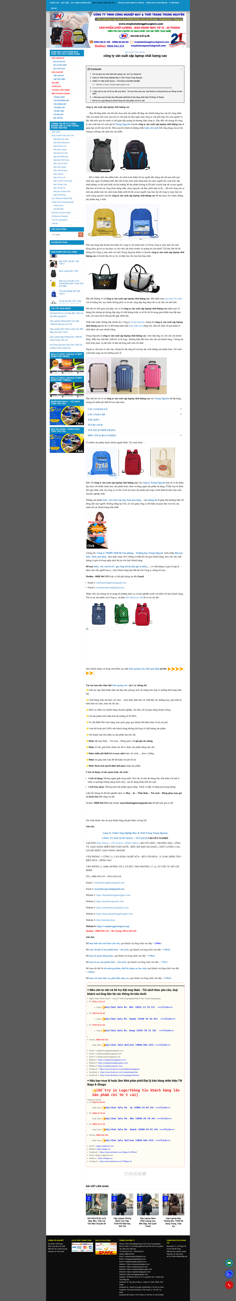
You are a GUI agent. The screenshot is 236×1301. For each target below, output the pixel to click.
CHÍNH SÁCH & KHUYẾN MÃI (156, 3)
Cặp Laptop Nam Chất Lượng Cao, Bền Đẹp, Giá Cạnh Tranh (66, 330)
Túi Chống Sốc (59, 104)
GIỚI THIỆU (65, 3)
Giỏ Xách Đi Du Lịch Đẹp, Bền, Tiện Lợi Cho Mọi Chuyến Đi (66, 315)
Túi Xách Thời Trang (61, 90)
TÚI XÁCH (117, 843)
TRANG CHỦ (54, 3)
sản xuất (104, 566)
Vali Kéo (55, 83)
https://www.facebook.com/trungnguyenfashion (119, 1075)
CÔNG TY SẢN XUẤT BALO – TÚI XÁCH (125, 838)
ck (168, 949)
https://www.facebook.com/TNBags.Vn (116, 1161)
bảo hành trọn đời (134, 597)
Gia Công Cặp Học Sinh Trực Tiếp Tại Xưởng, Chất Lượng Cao (66, 346)
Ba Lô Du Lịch (59, 69)
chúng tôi (152, 500)
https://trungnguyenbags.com (137, 1274)
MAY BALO (102, 843)
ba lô (111, 566)
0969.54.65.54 (98, 1102)
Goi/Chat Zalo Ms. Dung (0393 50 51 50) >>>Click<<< (139, 1030)
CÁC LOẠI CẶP (96, 414)
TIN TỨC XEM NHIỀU (59, 220)
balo (147, 128)
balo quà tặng (153, 668)
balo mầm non (136, 325)
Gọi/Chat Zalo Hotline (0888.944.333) (129, 1045)
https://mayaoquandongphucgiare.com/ (114, 913)
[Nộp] (80, 234)
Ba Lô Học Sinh (60, 65)
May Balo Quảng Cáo (61, 143)
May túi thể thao (59, 195)
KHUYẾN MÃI (58, 209)
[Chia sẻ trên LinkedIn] (144, 1174)
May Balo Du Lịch (60, 146)
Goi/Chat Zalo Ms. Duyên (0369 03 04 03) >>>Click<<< (140, 1019)
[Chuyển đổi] (181, 409)
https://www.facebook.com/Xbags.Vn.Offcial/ (118, 1152)
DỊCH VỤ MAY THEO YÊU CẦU (103, 3)
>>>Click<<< (162, 1045)
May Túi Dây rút (59, 188)
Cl (164, 949)
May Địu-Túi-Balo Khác (62, 191)
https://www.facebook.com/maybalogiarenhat (119, 1072)
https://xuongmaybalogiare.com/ (138, 1264)
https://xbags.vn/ (104, 1149)
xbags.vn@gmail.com (105, 1146)
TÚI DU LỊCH (95, 425)
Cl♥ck (91, 972)
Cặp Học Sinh (59, 79)
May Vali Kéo (58, 174)
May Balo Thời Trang (61, 160)
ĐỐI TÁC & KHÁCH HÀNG (61, 213)
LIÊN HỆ (54, 8)
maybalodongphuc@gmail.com (111, 582)
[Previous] (85, 1212)
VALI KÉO (93, 419)
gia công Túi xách (173, 298)
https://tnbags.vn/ (105, 1158)
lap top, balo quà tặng (129, 500)
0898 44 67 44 (98, 1124)
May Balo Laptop (59, 150)
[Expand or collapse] (181, 69)
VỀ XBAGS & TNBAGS (60, 216)
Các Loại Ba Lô (58, 58)
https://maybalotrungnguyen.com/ (112, 1060)
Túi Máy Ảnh (58, 111)
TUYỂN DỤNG (174, 3)
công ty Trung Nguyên (154, 482)
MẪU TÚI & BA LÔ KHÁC (102, 435)
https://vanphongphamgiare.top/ (113, 926)
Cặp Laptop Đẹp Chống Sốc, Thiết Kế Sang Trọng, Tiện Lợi (66, 338)
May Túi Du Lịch (59, 177)
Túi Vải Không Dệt (61, 101)
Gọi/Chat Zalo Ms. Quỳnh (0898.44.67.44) (131, 1129)
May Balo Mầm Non (60, 157)
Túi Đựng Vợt (59, 108)
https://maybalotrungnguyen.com (138, 1272)
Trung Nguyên (138, 322)
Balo (94, 556)
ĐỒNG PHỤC (132, 843)
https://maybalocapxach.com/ (110, 901)
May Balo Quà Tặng (60, 139)
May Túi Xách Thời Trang (62, 181)
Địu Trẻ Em (58, 118)
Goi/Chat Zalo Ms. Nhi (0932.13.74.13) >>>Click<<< (139, 1007)
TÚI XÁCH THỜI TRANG (102, 430)
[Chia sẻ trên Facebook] (126, 1174)
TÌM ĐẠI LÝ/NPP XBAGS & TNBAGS (131, 3)
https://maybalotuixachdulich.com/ (112, 907)
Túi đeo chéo (59, 97)
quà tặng (101, 556)
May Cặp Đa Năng (60, 170)
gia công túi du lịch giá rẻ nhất (131, 566)
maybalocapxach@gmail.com (110, 587)
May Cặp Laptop (59, 167)
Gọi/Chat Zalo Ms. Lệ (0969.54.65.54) (129, 1107)
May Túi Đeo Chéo (60, 184)
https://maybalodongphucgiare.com (113, 895)
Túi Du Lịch (56, 86)
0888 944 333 (102, 1040)
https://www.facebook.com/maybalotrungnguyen (120, 1069)
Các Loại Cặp (57, 72)
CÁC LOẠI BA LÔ (97, 409)
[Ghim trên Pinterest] (140, 1174)
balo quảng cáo (136, 668)
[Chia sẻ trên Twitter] (131, 1174)
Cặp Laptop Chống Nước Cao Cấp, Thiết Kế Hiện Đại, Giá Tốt (64, 322)
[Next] (185, 1212)
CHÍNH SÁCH (58, 206)
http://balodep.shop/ (105, 920)
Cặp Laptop (58, 76)
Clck (164, 962)
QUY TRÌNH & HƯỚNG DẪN (81, 3)
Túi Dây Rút (58, 115)
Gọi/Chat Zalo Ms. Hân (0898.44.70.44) (130, 1118)
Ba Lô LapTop (59, 62)
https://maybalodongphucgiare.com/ (113, 1063)
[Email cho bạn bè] (135, 1174)
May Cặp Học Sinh (60, 163)
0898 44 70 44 (98, 1113)
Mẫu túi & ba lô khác (61, 93)
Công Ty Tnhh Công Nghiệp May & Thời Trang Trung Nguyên (135, 833)
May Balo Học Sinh (60, 153)
